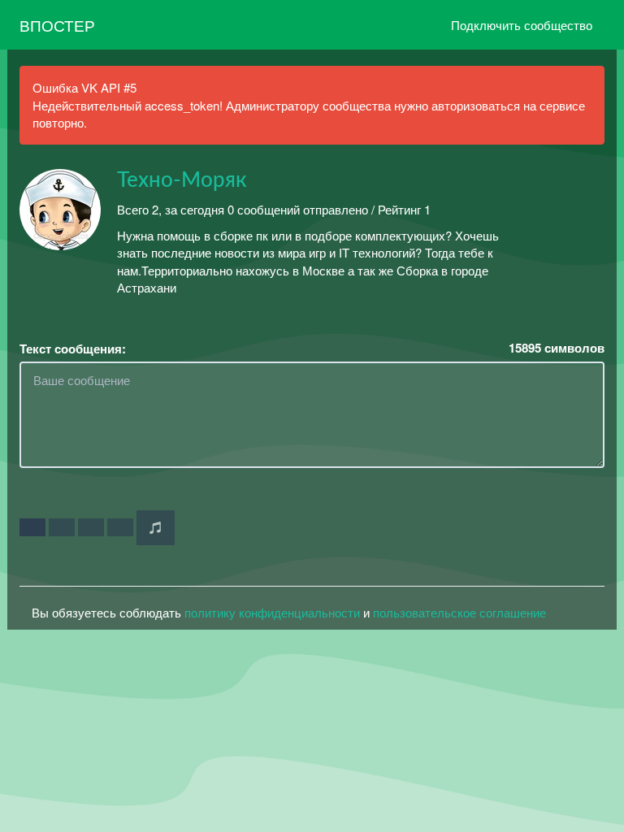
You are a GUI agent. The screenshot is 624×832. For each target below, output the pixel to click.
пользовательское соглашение (459, 612)
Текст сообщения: (73, 349)
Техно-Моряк (182, 180)
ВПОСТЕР (57, 25)
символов (556, 348)
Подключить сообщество (521, 24)
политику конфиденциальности (272, 612)
